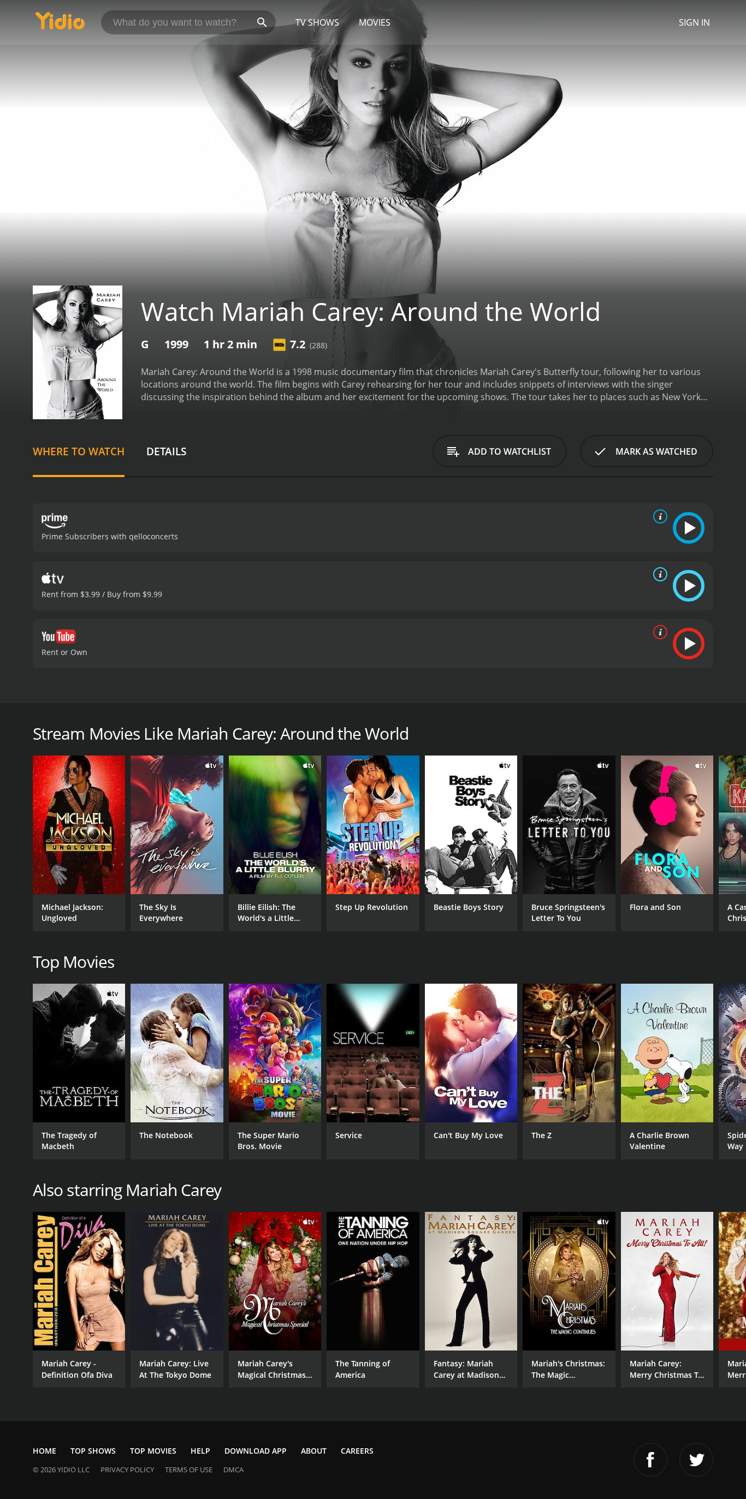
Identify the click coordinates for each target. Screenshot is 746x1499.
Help (200, 1451)
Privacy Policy (127, 1469)
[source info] (658, 516)
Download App (255, 1451)
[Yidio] (60, 24)
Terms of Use (188, 1469)
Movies (374, 22)
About (314, 1451)
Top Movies (153, 1451)
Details (166, 451)
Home (44, 1451)
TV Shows (317, 22)
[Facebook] (650, 1460)
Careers (357, 1451)
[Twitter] (696, 1460)
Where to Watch (79, 451)
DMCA (233, 1469)
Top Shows (93, 1451)
